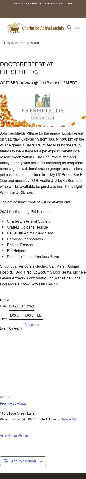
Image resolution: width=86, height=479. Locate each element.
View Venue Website (15, 435)
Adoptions (32, 324)
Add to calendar (23, 461)
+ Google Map (68, 419)
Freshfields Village (13, 403)
